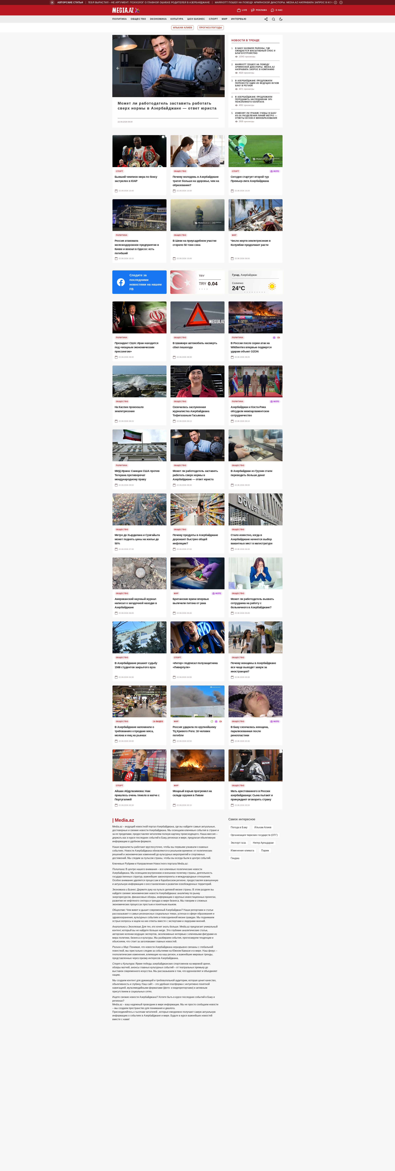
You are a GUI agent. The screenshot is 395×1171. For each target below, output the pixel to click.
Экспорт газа (238, 842)
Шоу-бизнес (196, 19)
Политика (119, 19)
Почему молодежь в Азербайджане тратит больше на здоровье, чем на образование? (170, 105)
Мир (225, 19)
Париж (265, 850)
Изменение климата (242, 850)
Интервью (238, 19)
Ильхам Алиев (262, 827)
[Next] (341, 2)
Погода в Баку (239, 827)
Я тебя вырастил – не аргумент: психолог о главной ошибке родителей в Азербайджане (138, 2)
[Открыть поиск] (273, 19)
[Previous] (335, 2)
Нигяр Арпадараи (263, 842)
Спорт (213, 19)
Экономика (158, 19)
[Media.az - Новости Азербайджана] (126, 10)
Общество (138, 19)
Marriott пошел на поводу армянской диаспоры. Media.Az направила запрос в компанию (270, 2)
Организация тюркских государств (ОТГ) (254, 835)
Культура (177, 19)
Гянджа (235, 858)
